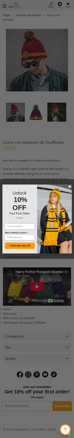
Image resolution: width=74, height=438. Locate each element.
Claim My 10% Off (19, 245)
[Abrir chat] (65, 429)
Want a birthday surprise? (16, 233)
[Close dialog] (69, 187)
